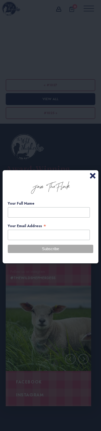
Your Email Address (27, 226)
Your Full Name (21, 203)
